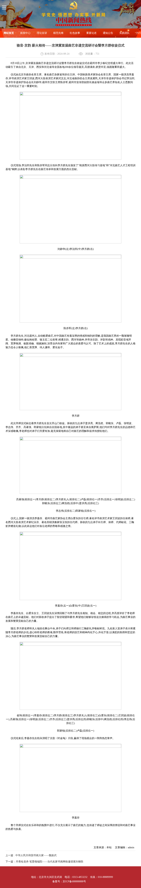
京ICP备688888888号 (74, 881)
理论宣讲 (42, 33)
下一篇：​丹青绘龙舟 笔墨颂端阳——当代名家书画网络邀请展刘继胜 (44, 861)
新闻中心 (25, 33)
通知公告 (108, 33)
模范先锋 (58, 33)
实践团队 (124, 33)
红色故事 (75, 33)
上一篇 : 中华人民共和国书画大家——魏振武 (31, 855)
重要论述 (91, 33)
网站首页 (9, 33)
